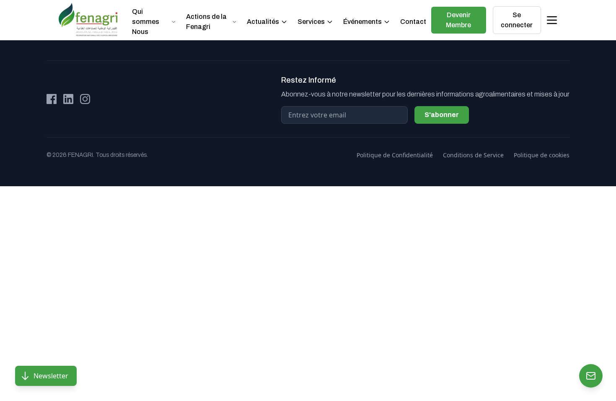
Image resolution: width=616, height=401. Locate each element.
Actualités (263, 21)
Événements (362, 21)
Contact (413, 21)
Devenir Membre (458, 20)
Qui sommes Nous (145, 21)
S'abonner (441, 114)
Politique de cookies (541, 155)
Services (311, 21)
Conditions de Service (473, 155)
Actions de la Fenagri (206, 21)
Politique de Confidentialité (395, 155)
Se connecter (517, 20)
